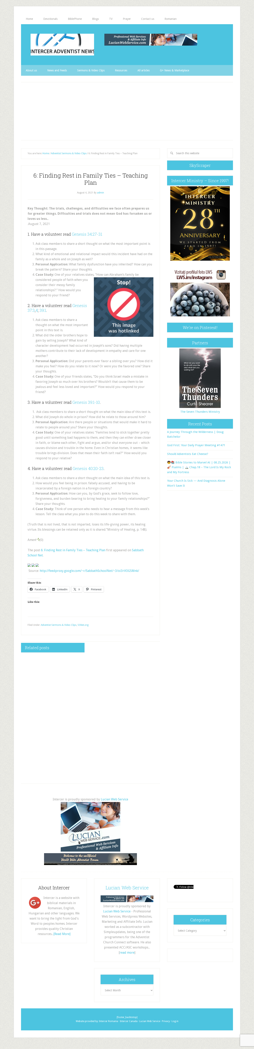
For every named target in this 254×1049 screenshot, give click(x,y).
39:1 (42, 310)
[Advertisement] (127, 111)
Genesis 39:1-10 (86, 402)
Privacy (166, 1021)
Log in (175, 1021)
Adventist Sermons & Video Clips (58, 625)
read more (127, 952)
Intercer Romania (108, 1021)
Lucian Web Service (114, 799)
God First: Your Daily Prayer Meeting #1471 (196, 445)
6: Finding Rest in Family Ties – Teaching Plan (73, 550)
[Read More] (61, 934)
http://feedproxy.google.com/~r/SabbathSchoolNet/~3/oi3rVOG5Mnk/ (89, 571)
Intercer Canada (129, 1021)
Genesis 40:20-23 (88, 468)
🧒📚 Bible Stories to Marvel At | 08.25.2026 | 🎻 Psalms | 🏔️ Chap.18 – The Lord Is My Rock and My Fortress (199, 467)
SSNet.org (83, 625)
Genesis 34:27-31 (87, 234)
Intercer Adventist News (62, 45)
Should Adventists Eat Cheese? (187, 454)
